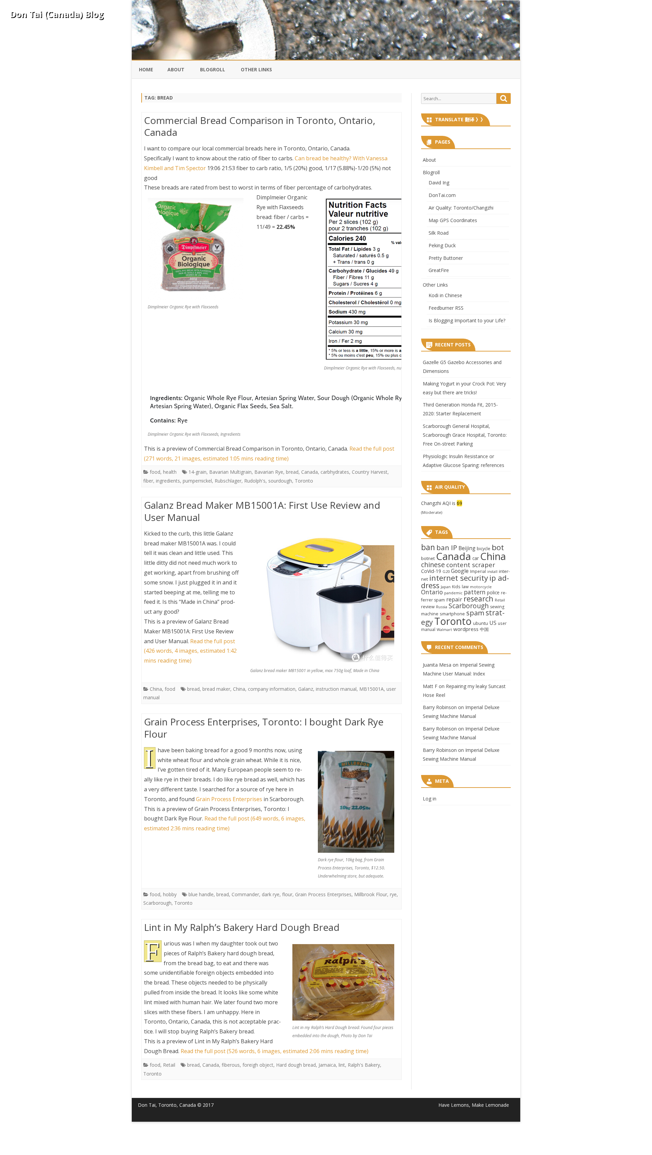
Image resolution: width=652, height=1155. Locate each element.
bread (292, 472)
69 (459, 503)
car (475, 558)
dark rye (270, 894)
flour (287, 894)
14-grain (197, 472)
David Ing (439, 182)
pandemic (453, 592)
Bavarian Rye (268, 472)
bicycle (483, 548)
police (493, 592)
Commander (245, 894)
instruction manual (336, 689)
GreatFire (439, 270)
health (170, 472)
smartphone (452, 614)
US (492, 623)
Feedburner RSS (446, 308)
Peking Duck (442, 245)
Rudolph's (255, 480)
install (492, 571)
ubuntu (480, 623)
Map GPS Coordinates (453, 220)
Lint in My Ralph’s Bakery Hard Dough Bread (242, 927)
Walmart (444, 629)
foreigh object (257, 1065)
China (156, 689)
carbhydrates (335, 472)
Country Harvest (369, 472)
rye (393, 894)
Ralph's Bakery (364, 1065)
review (428, 606)
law (465, 586)
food (155, 472)
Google (460, 571)
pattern (475, 592)
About (175, 69)
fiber (148, 480)
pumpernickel (197, 480)
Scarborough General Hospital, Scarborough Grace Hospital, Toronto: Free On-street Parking (465, 435)
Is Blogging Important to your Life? (467, 320)
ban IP (446, 547)
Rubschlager (228, 480)
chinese (433, 564)
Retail (169, 1065)
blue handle (201, 894)
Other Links (256, 69)
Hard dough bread (296, 1065)
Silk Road (439, 233)
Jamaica (327, 1065)
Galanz (305, 689)
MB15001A (371, 689)
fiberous (231, 1065)
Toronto (304, 480)
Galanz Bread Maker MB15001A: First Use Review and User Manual (262, 511)
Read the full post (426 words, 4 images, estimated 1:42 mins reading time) (190, 651)
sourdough (280, 480)
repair (454, 599)
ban (428, 547)
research (478, 598)
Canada (309, 472)
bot (498, 547)
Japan (446, 586)
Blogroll (212, 69)
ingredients (168, 480)
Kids (456, 586)
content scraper (470, 564)
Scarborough (157, 903)
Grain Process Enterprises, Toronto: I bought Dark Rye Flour (263, 727)
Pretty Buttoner (446, 258)
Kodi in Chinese (445, 295)
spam (475, 612)
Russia (441, 606)
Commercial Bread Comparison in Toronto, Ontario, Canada (259, 126)
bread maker (216, 689)
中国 (484, 629)
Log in (429, 798)
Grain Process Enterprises (229, 799)
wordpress (465, 629)
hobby (170, 894)
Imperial (478, 571)
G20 (446, 571)
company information (271, 689)
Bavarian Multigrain (230, 472)
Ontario (432, 592)
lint (342, 1065)
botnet (428, 558)
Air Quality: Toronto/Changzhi (461, 207)
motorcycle (481, 586)
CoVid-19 (431, 571)
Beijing (466, 548)
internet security (458, 578)
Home (146, 69)
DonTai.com (442, 195)
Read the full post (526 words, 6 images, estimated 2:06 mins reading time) (274, 1051)
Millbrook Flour (370, 894)
